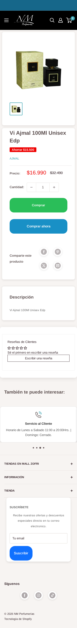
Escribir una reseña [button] (38, 358)
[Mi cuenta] (60, 20)
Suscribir (21, 553)
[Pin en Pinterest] (58, 252)
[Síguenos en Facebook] (25, 595)
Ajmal (14, 158)
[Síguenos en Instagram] (38, 595)
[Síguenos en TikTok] (52, 595)
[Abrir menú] (6, 20)
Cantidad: (17, 187)
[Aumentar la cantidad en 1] (54, 187)
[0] (69, 20)
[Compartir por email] (58, 265)
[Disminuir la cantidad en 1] (31, 187)
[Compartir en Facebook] (44, 252)
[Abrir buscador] (52, 20)
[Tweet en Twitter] (44, 265)
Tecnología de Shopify (18, 619)
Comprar (38, 205)
